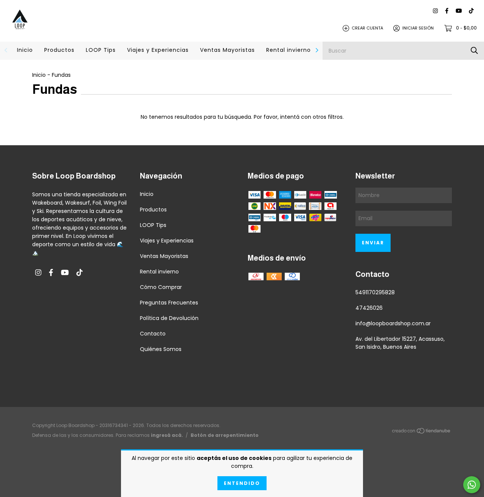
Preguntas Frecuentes (169, 302)
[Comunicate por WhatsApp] (471, 484)
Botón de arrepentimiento (225, 435)
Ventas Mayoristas (227, 50)
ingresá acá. (167, 435)
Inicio (25, 50)
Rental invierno (288, 50)
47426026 (369, 308)
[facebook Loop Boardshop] (446, 11)
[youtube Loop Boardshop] (459, 11)
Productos (59, 50)
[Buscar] (474, 50)
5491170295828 (375, 292)
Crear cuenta (367, 28)
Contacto (153, 333)
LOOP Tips (101, 50)
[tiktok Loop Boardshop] (471, 11)
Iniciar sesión (418, 28)
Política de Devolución (169, 318)
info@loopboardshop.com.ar (393, 323)
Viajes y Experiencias (158, 50)
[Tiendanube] (421, 432)
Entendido (242, 483)
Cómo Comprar (161, 287)
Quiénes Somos (161, 349)
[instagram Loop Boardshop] (435, 11)
